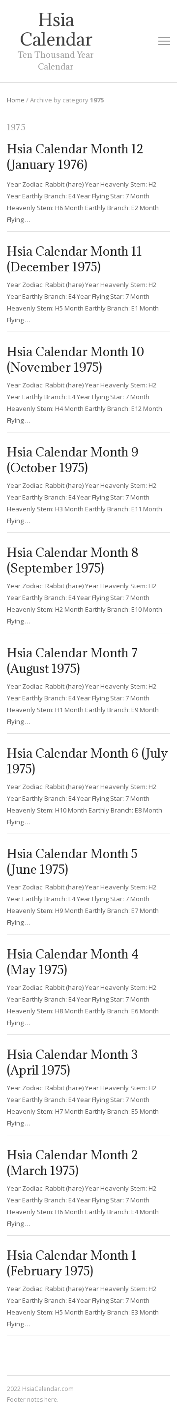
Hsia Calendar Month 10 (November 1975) (75, 359)
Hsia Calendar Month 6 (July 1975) (87, 761)
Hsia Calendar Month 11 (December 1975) (74, 259)
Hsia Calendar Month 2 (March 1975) (72, 1162)
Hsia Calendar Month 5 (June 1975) (72, 861)
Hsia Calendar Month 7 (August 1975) (72, 660)
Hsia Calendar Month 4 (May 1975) (73, 962)
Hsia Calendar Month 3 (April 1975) (72, 1062)
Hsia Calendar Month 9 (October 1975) (72, 460)
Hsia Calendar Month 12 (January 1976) (75, 156)
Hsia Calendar (56, 29)
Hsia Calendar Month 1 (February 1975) (72, 1263)
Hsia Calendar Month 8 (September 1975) (73, 560)
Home (16, 100)
